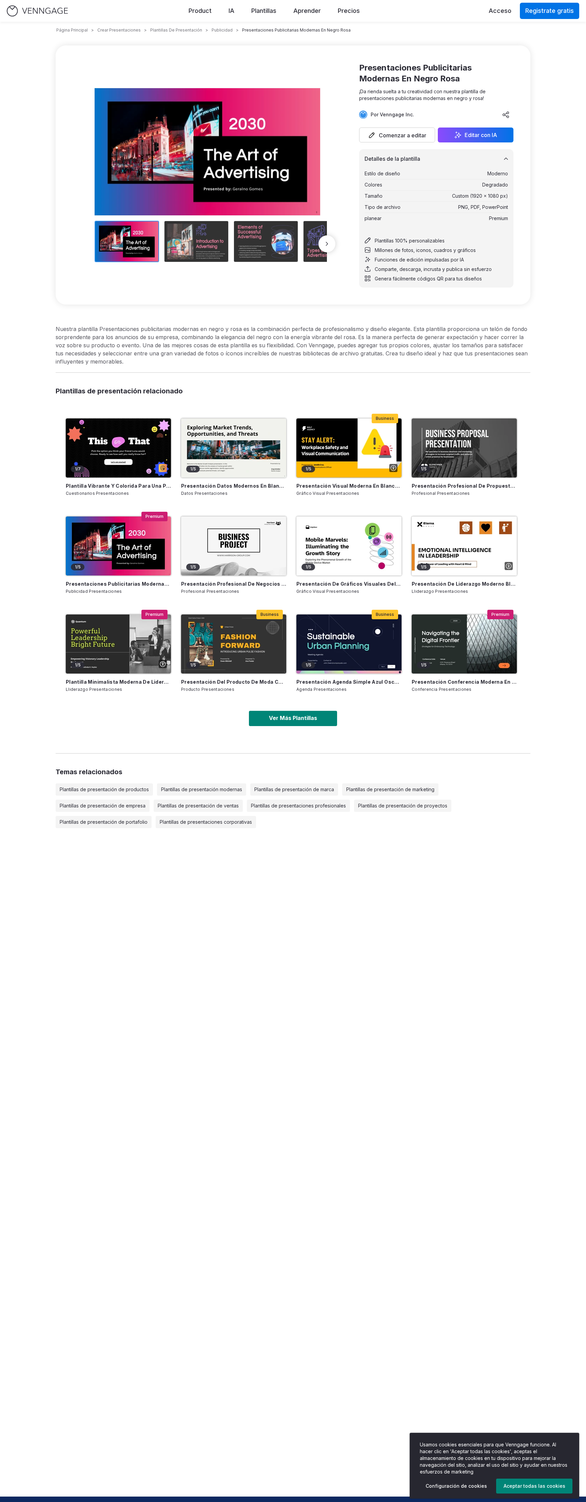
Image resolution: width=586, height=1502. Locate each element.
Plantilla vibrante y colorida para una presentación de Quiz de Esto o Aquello (118, 486)
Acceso (500, 10)
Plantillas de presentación (176, 30)
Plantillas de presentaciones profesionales (298, 805)
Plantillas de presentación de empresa (102, 805)
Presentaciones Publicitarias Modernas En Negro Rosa (118, 584)
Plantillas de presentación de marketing (390, 789)
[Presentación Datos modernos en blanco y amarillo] (233, 447)
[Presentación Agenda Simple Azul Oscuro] (349, 644)
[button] (397, 135)
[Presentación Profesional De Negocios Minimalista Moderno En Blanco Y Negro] (233, 546)
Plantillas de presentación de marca (294, 789)
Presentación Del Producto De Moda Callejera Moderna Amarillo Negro (233, 682)
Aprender (307, 10)
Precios (349, 10)
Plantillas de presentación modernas (201, 789)
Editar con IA (481, 135)
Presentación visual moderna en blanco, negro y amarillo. (349, 486)
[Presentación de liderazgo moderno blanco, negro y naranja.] (464, 546)
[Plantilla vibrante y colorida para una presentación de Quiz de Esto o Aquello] (118, 447)
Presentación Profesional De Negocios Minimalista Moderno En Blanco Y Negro (233, 584)
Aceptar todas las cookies (534, 1486)
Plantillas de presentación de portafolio (104, 822)
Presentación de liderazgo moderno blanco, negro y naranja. (464, 584)
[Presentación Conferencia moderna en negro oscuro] (464, 644)
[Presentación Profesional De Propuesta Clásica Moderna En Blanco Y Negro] (464, 447)
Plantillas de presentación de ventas (198, 805)
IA (231, 10)
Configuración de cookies (456, 1486)
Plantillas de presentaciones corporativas (206, 822)
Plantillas (263, 10)
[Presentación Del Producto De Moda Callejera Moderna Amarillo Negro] (233, 644)
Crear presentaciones (119, 30)
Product (200, 10)
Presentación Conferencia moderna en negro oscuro (464, 682)
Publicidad (222, 30)
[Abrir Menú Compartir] (506, 114)
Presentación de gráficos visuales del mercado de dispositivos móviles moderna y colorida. (349, 584)
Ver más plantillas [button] (293, 718)
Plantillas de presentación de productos (104, 789)
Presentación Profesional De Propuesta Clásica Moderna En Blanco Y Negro (464, 486)
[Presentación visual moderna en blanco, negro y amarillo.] (349, 447)
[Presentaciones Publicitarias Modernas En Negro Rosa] (118, 546)
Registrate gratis (549, 10)
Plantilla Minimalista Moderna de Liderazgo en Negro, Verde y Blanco (118, 682)
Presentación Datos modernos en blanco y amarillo (233, 486)
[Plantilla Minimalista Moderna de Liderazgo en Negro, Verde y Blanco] (118, 644)
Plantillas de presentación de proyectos (402, 805)
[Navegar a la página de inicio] (37, 11)
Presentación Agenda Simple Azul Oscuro (349, 682)
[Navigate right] (326, 243)
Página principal (72, 30)
